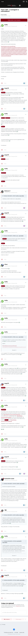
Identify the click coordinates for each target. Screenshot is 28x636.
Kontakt (16, 632)
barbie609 (18, 541)
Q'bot (5, 264)
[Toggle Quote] (3, 195)
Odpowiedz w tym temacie (14, 20)
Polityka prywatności (8, 632)
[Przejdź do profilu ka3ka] (2, 25)
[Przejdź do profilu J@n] (2, 511)
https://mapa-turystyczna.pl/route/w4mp (12, 414)
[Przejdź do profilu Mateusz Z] (2, 192)
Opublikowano (10, 26)
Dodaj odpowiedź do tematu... (10, 612)
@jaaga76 (8, 117)
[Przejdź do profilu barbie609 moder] (2, 479)
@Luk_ (3, 117)
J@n (5, 510)
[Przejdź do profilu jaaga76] (2, 89)
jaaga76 (6, 88)
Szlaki (9, 15)
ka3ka (5, 14)
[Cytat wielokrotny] (2, 83)
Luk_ (17, 235)
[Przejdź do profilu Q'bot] (2, 265)
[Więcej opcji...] (25, 25)
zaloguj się (17, 606)
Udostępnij (7, 619)
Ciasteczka (21, 632)
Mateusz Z (7, 191)
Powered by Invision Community (14, 634)
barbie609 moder (9, 478)
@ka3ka (3, 92)
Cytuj (5, 83)
